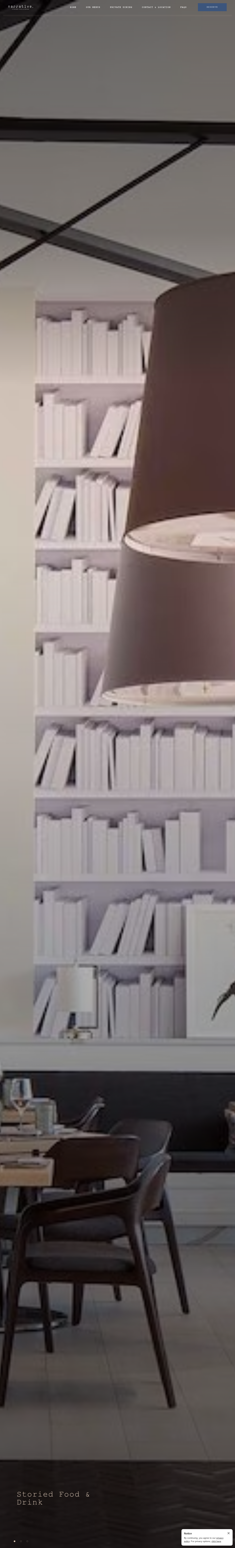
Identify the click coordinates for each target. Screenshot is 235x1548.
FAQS (183, 7)
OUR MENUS (93, 7)
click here (216, 1541)
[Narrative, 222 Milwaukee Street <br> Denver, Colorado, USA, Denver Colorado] (20, 7)
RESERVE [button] (212, 7)
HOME (73, 7)
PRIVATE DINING (121, 7)
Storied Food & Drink (53, 1498)
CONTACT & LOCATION (156, 7)
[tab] (14, 1541)
